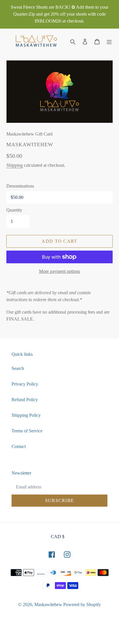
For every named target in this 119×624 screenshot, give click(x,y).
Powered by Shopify (82, 604)
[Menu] (109, 41)
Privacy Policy (25, 384)
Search (18, 368)
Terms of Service (27, 430)
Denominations (20, 186)
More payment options (59, 271)
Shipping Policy (26, 415)
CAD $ (57, 536)
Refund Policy (25, 399)
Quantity (14, 210)
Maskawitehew (48, 604)
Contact (19, 446)
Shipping (14, 165)
